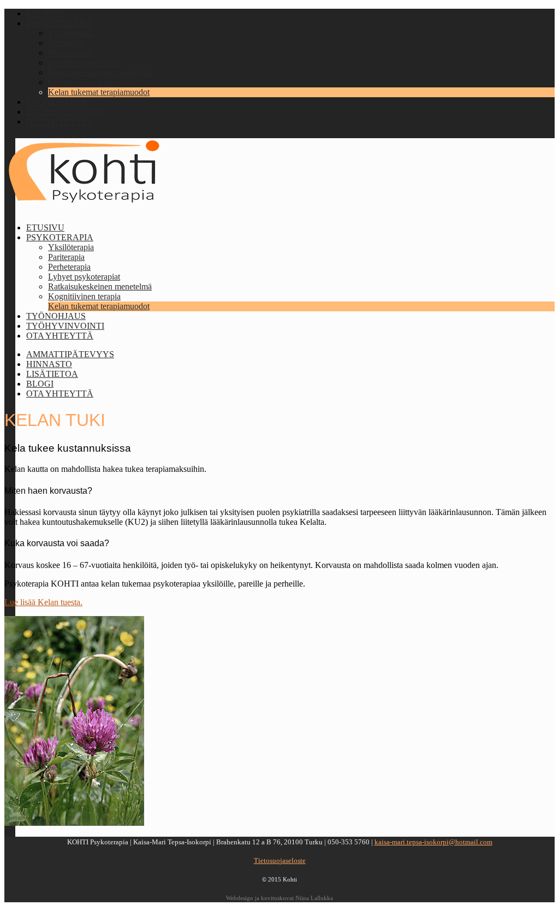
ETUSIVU (45, 13)
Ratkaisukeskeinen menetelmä (100, 72)
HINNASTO (49, 364)
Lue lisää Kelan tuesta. (43, 602)
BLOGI (39, 383)
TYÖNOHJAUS (56, 102)
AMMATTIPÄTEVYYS (70, 354)
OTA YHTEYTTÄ (59, 121)
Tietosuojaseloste (280, 860)
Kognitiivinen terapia (84, 82)
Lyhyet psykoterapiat (84, 62)
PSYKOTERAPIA (59, 23)
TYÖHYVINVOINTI (65, 111)
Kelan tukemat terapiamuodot (99, 92)
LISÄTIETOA (52, 373)
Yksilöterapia (71, 33)
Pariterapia (66, 43)
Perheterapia (69, 52)
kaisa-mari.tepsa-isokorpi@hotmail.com (433, 842)
